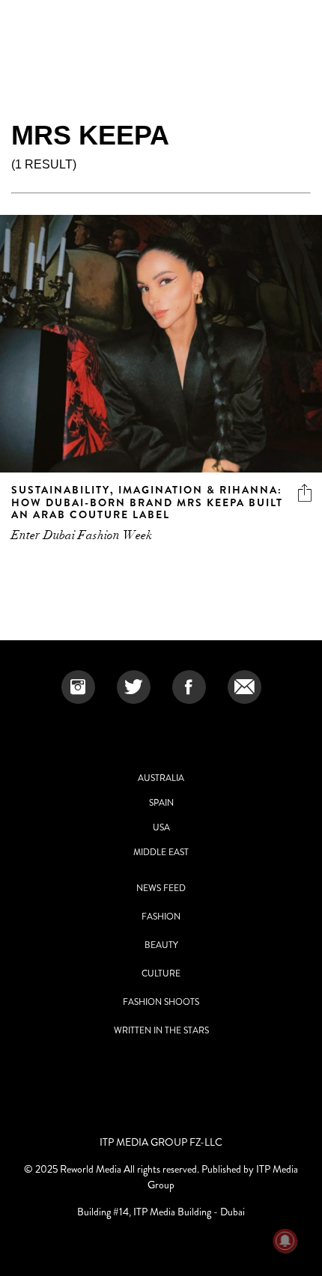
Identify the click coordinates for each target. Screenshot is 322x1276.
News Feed (161, 888)
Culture (161, 973)
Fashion (161, 916)
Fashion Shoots (161, 1002)
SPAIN (161, 802)
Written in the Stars (161, 1030)
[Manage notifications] (285, 1241)
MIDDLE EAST (161, 852)
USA (161, 827)
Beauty (161, 945)
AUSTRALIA (161, 778)
